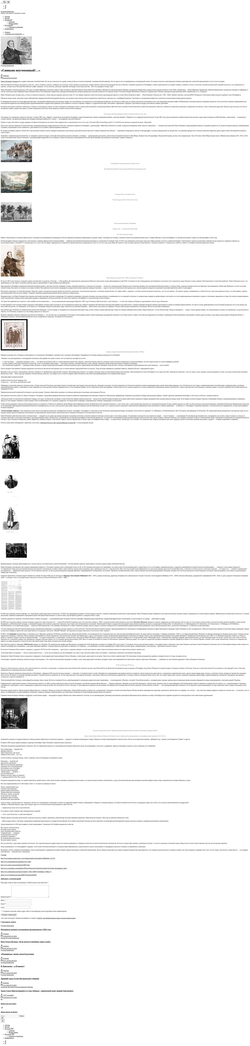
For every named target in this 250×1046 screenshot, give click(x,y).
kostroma (6, 76)
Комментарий (6, 897)
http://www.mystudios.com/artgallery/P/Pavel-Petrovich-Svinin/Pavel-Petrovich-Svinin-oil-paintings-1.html (34, 868)
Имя (3, 900)
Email (3, 904)
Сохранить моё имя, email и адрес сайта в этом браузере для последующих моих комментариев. (35, 911)
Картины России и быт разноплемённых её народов (58, 423)
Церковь (30, 987)
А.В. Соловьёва (8, 995)
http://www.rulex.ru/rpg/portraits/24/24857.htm (15, 865)
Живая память (13, 23)
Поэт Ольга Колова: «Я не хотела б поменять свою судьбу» (26, 942)
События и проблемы (16, 27)
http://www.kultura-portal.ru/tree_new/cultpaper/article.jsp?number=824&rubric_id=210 (28, 858)
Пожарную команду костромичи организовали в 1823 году (26, 929)
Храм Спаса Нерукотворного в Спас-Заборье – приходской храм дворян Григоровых (37, 991)
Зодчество (4, 987)
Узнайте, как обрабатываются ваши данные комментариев (56, 918)
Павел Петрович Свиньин (9, 81)
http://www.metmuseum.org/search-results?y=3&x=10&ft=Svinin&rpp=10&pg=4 (26, 871)
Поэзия (7, 18)
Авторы (7, 16)
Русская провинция (7, 65)
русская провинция (7, 11)
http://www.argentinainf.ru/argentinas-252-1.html (16, 861)
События (12, 22)
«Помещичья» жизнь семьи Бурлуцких (17, 954)
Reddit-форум (9, 29)
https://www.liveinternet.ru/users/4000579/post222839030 (19, 875)
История (7, 20)
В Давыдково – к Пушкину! (13, 966)
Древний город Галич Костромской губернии (20, 979)
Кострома (8, 25)
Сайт (2, 907)
